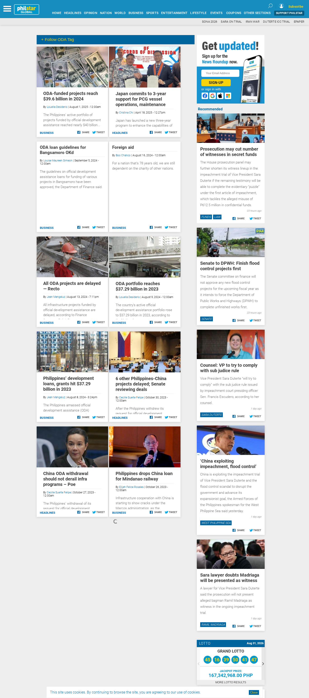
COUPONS (233, 13)
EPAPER (299, 21)
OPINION (90, 13)
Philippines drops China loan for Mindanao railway (144, 476)
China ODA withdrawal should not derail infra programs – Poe (65, 479)
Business (47, 133)
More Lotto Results (230, 682)
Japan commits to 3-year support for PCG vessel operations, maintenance (141, 99)
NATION (106, 13)
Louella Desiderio (57, 107)
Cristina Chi (126, 112)
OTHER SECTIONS (257, 13)
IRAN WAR (252, 21)
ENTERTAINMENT (174, 13)
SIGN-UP (216, 82)
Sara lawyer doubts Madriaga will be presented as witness (229, 577)
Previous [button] (198, 663)
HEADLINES (72, 13)
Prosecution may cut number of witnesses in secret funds (229, 151)
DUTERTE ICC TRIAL (276, 21)
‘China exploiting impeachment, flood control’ (228, 463)
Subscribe (295, 6)
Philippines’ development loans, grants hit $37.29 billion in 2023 (68, 384)
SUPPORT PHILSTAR (289, 13)
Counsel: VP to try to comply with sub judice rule (228, 367)
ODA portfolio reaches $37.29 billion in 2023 (138, 286)
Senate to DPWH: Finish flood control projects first (229, 265)
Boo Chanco (123, 155)
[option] (231, 663)
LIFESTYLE (198, 13)
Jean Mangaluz (56, 296)
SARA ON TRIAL (231, 21)
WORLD (120, 13)
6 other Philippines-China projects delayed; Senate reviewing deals (141, 384)
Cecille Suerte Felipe (131, 397)
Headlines (120, 133)
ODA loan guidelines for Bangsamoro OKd (63, 150)
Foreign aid (123, 147)
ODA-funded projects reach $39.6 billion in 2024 (70, 96)
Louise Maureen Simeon (57, 160)
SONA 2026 (209, 21)
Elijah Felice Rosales (131, 487)
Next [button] (263, 663)
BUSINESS (135, 13)
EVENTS (216, 13)
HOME (56, 13)
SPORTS (152, 13)
